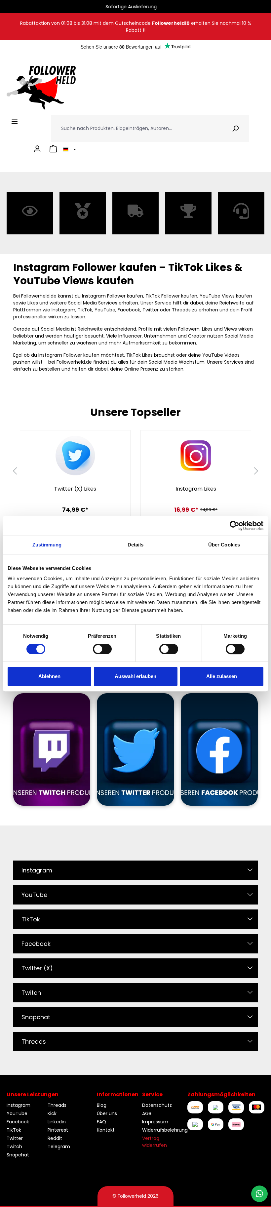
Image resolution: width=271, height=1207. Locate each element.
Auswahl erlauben (135, 676)
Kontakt (106, 1130)
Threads (33, 1041)
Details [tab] (136, 544)
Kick (52, 1113)
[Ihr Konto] (37, 148)
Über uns (107, 1113)
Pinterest (58, 1130)
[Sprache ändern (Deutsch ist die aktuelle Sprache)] (68, 148)
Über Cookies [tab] (224, 544)
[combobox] (136, 128)
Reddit (55, 1138)
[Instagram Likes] (196, 455)
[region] (135, 471)
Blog (101, 1105)
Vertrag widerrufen (154, 1141)
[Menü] (14, 121)
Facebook (36, 944)
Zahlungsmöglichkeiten (221, 1094)
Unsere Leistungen (32, 1094)
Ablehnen (49, 676)
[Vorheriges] (15, 471)
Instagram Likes (195, 489)
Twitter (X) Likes (75, 489)
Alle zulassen (221, 676)
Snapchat (35, 1017)
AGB (146, 1113)
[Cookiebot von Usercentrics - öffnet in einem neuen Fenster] (234, 526)
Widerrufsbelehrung (165, 1130)
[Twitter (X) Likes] (75, 455)
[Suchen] (235, 128)
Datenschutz (157, 1105)
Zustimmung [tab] (47, 544)
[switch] (102, 649)
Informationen (117, 1094)
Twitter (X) (37, 968)
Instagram (36, 870)
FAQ (101, 1121)
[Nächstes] (256, 471)
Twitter (15, 1138)
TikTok (30, 919)
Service (152, 1094)
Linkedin (57, 1121)
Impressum (155, 1121)
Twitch (31, 992)
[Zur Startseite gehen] (41, 87)
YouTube (34, 895)
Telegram (59, 1146)
